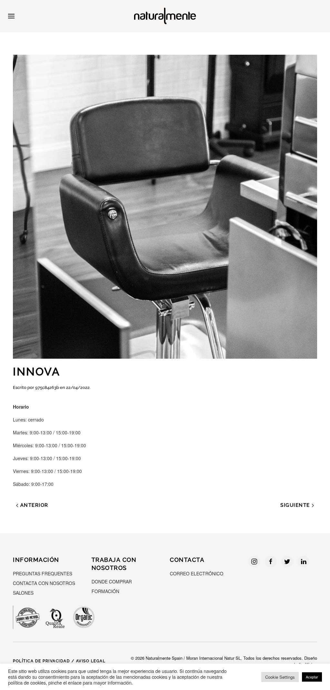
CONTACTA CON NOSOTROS (44, 583)
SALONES (23, 593)
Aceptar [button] (312, 676)
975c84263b (47, 387)
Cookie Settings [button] (280, 677)
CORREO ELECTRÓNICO (196, 573)
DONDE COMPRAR (112, 581)
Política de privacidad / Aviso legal (59, 661)
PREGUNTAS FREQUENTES (42, 573)
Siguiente (296, 505)
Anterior (33, 505)
